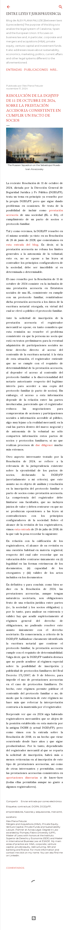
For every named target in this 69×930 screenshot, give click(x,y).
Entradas (14, 69)
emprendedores (14, 811)
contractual (24, 806)
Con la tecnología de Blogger (34, 918)
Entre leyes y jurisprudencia (33, 13)
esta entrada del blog (22, 244)
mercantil (56, 811)
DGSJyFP (45, 806)
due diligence (44, 445)
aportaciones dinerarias (22, 777)
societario (11, 816)
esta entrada (22, 529)
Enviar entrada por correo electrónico (41, 801)
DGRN (35, 806)
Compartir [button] (12, 801)
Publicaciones (36, 69)
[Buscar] (60, 6)
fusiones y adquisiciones (37, 811)
